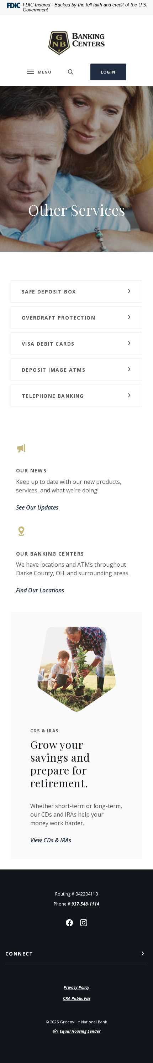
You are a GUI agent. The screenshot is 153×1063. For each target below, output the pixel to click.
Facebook (69, 922)
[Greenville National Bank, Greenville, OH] (76, 39)
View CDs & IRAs (50, 840)
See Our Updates (37, 507)
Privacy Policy (76, 987)
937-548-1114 (85, 904)
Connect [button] (19, 953)
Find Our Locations (40, 590)
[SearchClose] (71, 72)
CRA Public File (76, 998)
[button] (76, 291)
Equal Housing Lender (80, 1031)
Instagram (83, 922)
